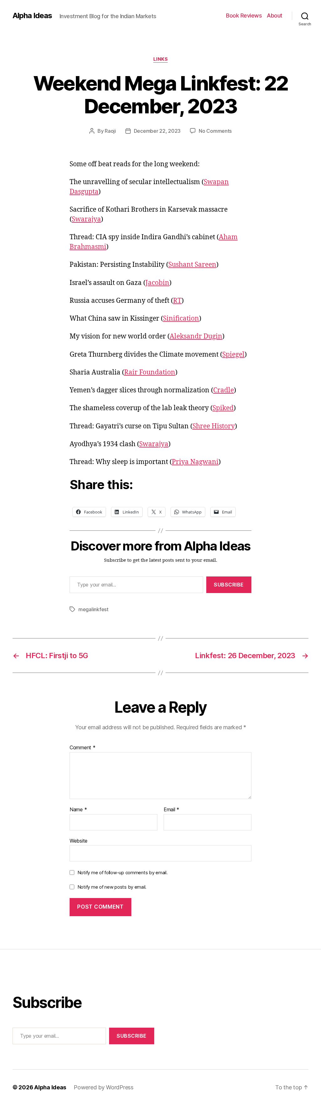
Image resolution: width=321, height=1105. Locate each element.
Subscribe (229, 584)
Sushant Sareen (192, 265)
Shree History (213, 426)
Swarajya (86, 219)
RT (177, 301)
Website (78, 841)
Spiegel (233, 354)
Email (171, 810)
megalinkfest (93, 609)
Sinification (181, 318)
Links (160, 59)
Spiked (223, 408)
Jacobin (157, 283)
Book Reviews (244, 15)
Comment (83, 748)
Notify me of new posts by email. (111, 887)
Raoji (110, 131)
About (274, 15)
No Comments (215, 131)
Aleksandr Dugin (196, 336)
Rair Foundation (149, 372)
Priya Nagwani (195, 462)
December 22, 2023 (157, 131)
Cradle (223, 390)
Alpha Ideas (32, 15)
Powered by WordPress (104, 1087)
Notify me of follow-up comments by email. (122, 872)
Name (78, 810)
